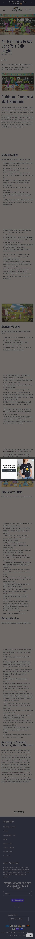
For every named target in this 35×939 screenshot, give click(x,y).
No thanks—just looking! (9, 472)
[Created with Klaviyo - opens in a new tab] (17, 479)
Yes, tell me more (9, 470)
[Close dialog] (33, 460)
